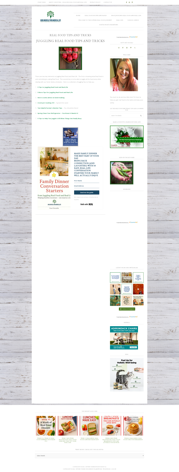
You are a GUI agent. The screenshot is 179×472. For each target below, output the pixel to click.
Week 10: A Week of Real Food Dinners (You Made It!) (46, 439)
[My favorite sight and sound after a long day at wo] (138, 289)
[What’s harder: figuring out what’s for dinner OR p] (138, 300)
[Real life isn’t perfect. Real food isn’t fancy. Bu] (138, 277)
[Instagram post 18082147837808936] (115, 289)
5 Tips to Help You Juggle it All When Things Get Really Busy (60, 118)
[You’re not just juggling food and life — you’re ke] (126, 289)
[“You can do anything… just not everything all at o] (115, 277)
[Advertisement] (124, 204)
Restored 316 (101, 467)
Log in (113, 469)
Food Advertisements (122, 37)
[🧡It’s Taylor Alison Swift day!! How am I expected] (115, 300)
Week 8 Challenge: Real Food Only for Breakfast (133, 439)
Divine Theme (80, 469)
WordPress (107, 469)
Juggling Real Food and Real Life (50, 16)
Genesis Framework (95, 469)
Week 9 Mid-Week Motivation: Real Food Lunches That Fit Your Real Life (68, 440)
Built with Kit (87, 204)
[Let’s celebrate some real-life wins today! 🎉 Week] (126, 277)
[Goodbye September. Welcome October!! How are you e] (126, 300)
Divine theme (90, 467)
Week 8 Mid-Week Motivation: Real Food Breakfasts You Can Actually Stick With (111, 440)
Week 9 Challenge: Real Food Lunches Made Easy (89, 439)
